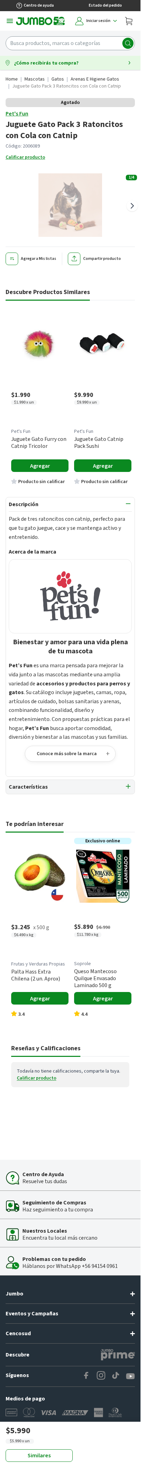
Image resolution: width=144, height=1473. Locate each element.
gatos (57, 79)
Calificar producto (25, 157)
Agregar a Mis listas (38, 259)
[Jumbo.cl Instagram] (101, 1376)
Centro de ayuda (39, 5)
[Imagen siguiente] (132, 205)
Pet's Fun (17, 114)
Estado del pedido (105, 5)
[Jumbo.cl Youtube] (130, 1376)
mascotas (34, 79)
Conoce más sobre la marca (67, 753)
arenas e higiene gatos (95, 79)
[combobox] (70, 43)
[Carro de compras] (128, 21)
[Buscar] (128, 43)
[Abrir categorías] (10, 21)
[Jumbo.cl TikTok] (115, 1376)
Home (12, 79)
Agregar (40, 466)
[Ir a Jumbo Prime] (118, 1354)
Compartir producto (102, 259)
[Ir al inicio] (40, 21)
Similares (39, 1455)
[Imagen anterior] (8, 205)
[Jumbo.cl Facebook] (86, 1376)
